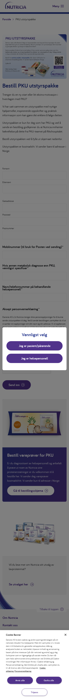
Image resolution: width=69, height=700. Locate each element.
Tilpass (34, 692)
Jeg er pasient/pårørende (34, 346)
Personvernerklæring (22, 671)
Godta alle (49, 680)
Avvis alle (20, 680)
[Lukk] (65, 634)
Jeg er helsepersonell (34, 358)
